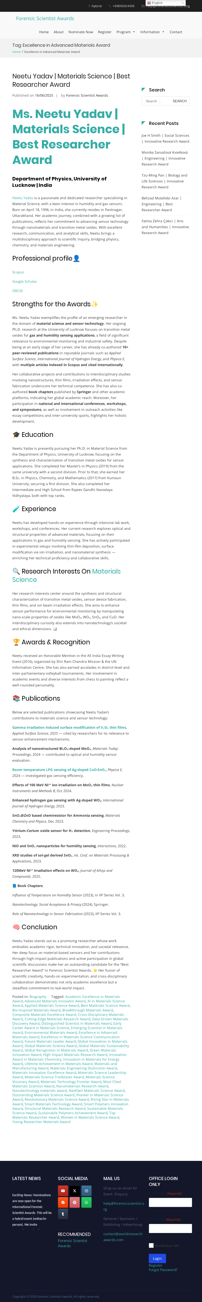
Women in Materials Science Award (90, 1117)
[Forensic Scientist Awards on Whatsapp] (86, 1202)
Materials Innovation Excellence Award (44, 1072)
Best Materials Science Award (105, 1005)
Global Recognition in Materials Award (56, 1050)
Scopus (18, 272)
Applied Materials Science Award (52, 1005)
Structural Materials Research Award (55, 1108)
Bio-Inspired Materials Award (36, 1010)
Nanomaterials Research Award (82, 1086)
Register (105, 32)
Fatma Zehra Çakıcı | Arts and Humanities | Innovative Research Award (165, 227)
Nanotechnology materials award (39, 1090)
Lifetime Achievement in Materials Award (59, 1063)
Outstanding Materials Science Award (43, 1095)
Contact (176, 32)
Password (164, 1219)
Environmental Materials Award (51, 1032)
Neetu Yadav (22, 197)
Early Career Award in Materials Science (66, 1025)
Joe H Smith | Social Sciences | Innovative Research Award (165, 138)
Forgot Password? (163, 1269)
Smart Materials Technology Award (53, 1104)
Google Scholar (24, 281)
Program (124, 32)
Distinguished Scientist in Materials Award (76, 1023)
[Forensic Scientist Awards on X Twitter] (74, 1190)
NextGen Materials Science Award (97, 1090)
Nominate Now (80, 32)
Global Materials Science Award (51, 1045)
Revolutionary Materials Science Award (57, 1099)
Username (165, 1193)
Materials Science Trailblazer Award (54, 1077)
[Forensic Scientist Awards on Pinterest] (74, 1202)
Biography (38, 996)
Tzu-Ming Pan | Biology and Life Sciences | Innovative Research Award (164, 181)
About (59, 32)
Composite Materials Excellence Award (44, 1014)
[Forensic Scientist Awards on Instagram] (86, 1190)
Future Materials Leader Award (50, 1041)
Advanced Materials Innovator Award (55, 1001)
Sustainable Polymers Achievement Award (73, 1112)
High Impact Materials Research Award (75, 1054)
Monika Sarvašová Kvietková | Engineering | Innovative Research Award (165, 158)
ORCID (17, 290)
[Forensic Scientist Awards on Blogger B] (63, 1202)
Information (150, 32)
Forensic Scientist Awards (45, 18)
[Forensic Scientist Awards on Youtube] (63, 1190)
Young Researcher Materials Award (41, 1121)
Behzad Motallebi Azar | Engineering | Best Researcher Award (162, 204)
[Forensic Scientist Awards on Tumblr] (63, 1214)
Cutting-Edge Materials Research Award (57, 1019)
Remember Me (167, 1245)
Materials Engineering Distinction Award (83, 1068)
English (157, 3)
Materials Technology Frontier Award (71, 1081)
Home (44, 32)
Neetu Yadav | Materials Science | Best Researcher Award (71, 80)
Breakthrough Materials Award (87, 1010)
